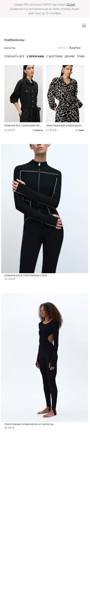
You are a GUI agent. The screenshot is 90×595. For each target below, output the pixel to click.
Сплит (71, 4)
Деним (69, 56)
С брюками (35, 56)
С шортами (54, 56)
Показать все (14, 56)
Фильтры (10, 48)
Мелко (62, 47)
